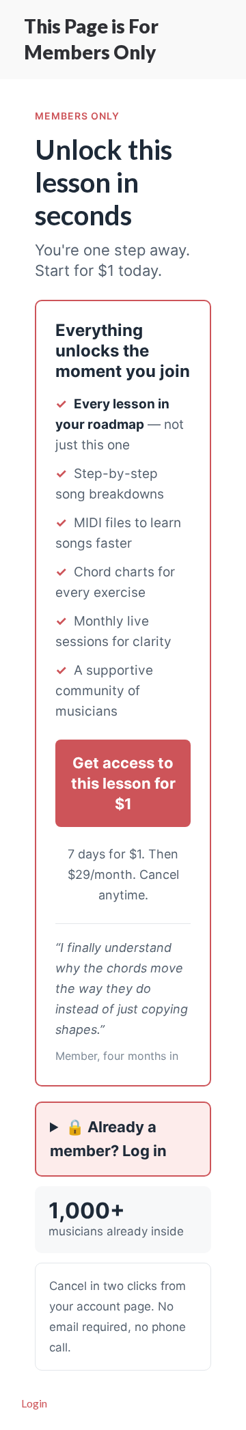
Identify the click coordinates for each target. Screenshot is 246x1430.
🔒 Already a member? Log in (108, 1139)
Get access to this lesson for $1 (123, 783)
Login (34, 1403)
